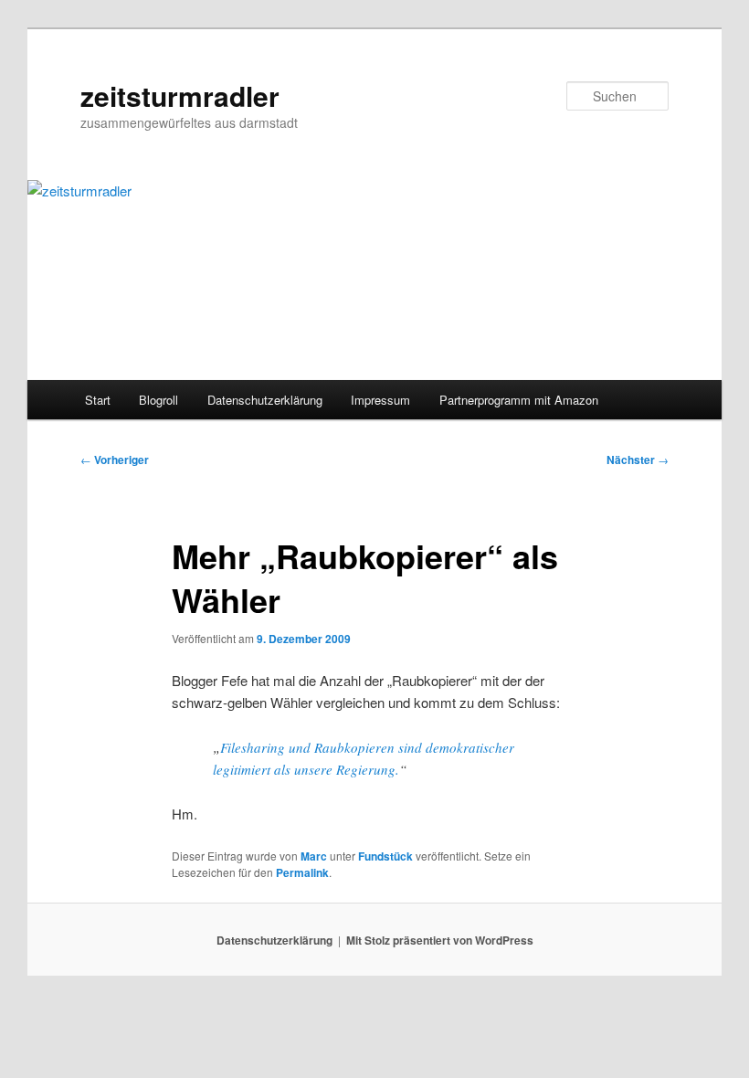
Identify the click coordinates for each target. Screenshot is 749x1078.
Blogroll (158, 399)
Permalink (302, 872)
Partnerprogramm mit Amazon (518, 399)
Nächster (638, 459)
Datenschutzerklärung (264, 399)
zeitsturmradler (180, 95)
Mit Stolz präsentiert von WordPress (439, 940)
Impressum (380, 399)
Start (98, 399)
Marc (314, 856)
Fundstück (385, 856)
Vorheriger (114, 459)
